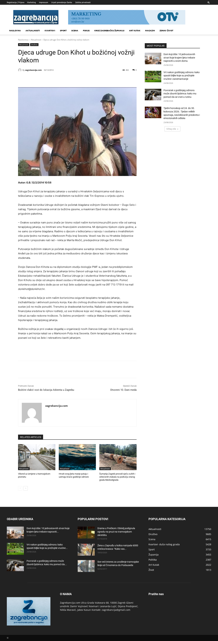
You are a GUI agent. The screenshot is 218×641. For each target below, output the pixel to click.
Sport (63, 30)
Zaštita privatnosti (83, 2)
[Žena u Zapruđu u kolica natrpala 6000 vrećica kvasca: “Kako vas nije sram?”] (86, 550)
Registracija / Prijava (15, 2)
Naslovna (15, 30)
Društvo (34, 44)
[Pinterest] (56, 78)
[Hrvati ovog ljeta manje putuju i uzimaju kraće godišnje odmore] (77, 457)
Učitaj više (171, 128)
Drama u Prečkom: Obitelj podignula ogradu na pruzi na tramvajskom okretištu (116, 531)
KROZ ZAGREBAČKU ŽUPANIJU (109, 30)
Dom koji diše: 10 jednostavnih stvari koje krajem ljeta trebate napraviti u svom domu (179, 57)
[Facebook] (40, 78)
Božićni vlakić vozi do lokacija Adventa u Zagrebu (46, 389)
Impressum (43, 2)
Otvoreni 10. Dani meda (123, 389)
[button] (208, 2)
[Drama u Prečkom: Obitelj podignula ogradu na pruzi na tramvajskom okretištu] (86, 532)
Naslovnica (23, 39)
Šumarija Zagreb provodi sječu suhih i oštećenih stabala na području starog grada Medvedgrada (117, 477)
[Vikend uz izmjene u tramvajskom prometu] (36, 457)
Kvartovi (50, 30)
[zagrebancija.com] (20, 70)
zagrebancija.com (33, 70)
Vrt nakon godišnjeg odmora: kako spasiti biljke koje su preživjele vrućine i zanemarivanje (182, 75)
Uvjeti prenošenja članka (61, 2)
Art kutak (134, 30)
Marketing (31, 2)
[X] (48, 78)
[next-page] (26, 488)
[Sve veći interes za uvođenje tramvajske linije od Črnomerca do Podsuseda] (86, 566)
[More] (72, 78)
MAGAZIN (150, 30)
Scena (74, 30)
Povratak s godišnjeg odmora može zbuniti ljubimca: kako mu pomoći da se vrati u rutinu (180, 93)
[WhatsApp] (64, 78)
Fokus (86, 30)
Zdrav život (166, 30)
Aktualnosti (33, 30)
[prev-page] (20, 488)
